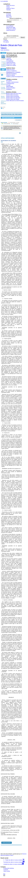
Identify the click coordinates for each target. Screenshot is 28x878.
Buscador (8, 15)
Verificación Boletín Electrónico (3, 102)
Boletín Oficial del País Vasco (13, 93)
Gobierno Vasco (10, 8)
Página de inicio (10, 5)
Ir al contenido (4, 1)
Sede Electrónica (10, 30)
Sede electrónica (5, 50)
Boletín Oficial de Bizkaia (12, 96)
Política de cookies (11, 29)
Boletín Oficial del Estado (12, 99)
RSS (3, 108)
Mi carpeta (6, 42)
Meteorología (9, 86)
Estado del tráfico (10, 88)
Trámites (8, 9)
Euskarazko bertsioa (8, 868)
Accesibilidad (9, 26)
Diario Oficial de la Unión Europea (15, 100)
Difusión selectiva (3, 97)
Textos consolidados (4, 92)
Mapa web (9, 17)
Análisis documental (6, 842)
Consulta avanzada (3, 88)
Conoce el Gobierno (11, 70)
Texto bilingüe (15, 123)
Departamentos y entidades (13, 72)
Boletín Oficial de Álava (12, 94)
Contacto (8, 14)
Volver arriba (6, 871)
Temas (8, 7)
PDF (14, 122)
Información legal (10, 27)
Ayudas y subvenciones (12, 82)
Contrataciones (10, 83)
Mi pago (8, 85)
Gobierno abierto (10, 75)
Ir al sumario (18, 119)
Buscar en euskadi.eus (15, 18)
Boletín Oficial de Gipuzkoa (13, 97)
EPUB (6, 123)
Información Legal (10, 64)
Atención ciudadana (11, 73)
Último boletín (3, 107)
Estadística (9, 89)
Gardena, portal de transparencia (14, 76)
